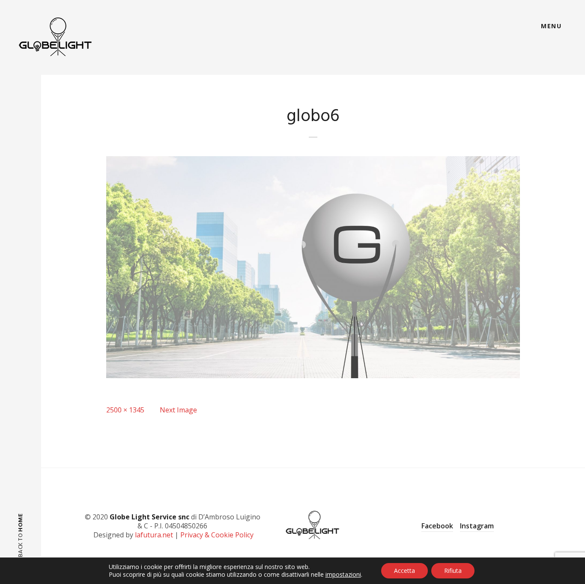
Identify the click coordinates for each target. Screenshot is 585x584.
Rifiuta (453, 570)
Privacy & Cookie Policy (217, 535)
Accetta (404, 570)
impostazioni (343, 574)
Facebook (437, 526)
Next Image (178, 410)
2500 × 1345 (125, 410)
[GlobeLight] (56, 37)
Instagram (477, 526)
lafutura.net (154, 535)
